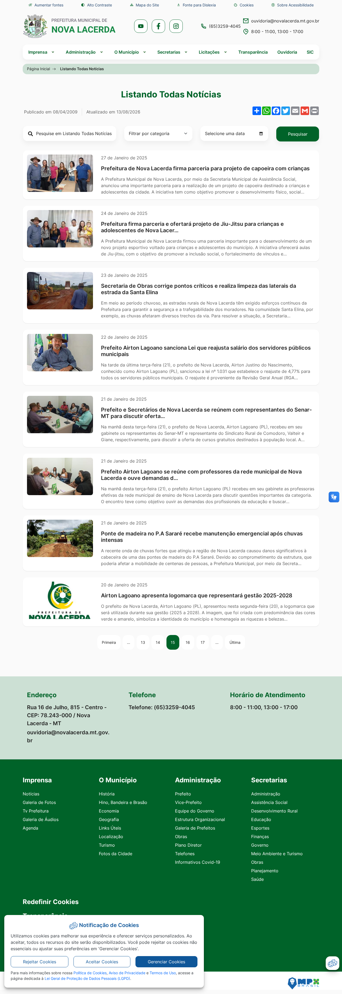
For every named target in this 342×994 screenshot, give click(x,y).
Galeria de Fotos (39, 802)
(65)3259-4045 (225, 26)
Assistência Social (269, 802)
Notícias (31, 793)
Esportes (260, 828)
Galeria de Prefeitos (195, 828)
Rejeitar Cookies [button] (39, 961)
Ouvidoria (287, 52)
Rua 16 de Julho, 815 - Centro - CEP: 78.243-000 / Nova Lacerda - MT (67, 715)
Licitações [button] (209, 52)
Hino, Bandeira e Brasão (123, 802)
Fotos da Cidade (115, 853)
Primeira (109, 642)
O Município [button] (126, 52)
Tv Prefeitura (36, 811)
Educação (261, 819)
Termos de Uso (163, 973)
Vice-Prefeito (188, 802)
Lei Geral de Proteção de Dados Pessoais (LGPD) (87, 978)
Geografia (109, 819)
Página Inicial (38, 68)
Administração (265, 793)
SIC (310, 52)
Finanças (260, 836)
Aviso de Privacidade (127, 973)
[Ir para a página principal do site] (69, 26)
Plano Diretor (188, 845)
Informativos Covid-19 (197, 862)
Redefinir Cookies (51, 902)
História (107, 793)
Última (235, 642)
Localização (111, 836)
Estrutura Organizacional (200, 819)
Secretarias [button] (168, 52)
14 (158, 642)
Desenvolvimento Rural (274, 811)
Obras (181, 836)
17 (203, 642)
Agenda (30, 828)
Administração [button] (81, 52)
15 (173, 642)
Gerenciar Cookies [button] (166, 961)
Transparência (253, 52)
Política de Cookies (90, 973)
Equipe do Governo (194, 811)
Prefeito (183, 793)
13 (143, 642)
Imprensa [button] (37, 52)
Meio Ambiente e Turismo (277, 853)
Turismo (107, 845)
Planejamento (264, 870)
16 (188, 642)
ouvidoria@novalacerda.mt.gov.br (285, 20)
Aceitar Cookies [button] (102, 961)
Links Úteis (110, 828)
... (128, 642)
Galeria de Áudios (41, 819)
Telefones (185, 853)
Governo (260, 845)
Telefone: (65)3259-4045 (162, 707)
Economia (109, 811)
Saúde (257, 879)
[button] (243, 5)
